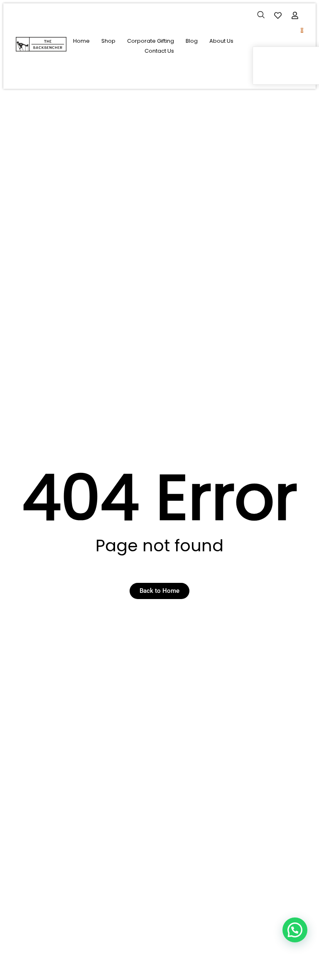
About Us (221, 41)
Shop (108, 41)
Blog (192, 41)
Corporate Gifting (150, 41)
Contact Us (159, 51)
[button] (261, 16)
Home (81, 41)
